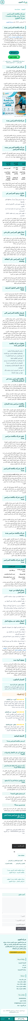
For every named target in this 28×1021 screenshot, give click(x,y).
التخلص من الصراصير (20, 863)
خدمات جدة (17, 9)
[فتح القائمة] (2, 2)
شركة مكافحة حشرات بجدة (16, 37)
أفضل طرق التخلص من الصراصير (15, 860)
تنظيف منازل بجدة (22, 981)
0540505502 (22, 998)
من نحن (24, 965)
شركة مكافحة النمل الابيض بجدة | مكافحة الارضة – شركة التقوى (15, 871)
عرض (15, 846)
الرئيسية (23, 9)
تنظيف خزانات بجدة (21, 984)
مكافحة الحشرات (8, 863)
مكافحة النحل (18, 650)
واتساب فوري (23, 1000)
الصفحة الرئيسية (22, 963)
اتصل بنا (24, 967)
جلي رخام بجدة (22, 979)
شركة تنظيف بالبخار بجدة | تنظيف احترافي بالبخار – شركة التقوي (15, 880)
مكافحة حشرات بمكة (21, 988)
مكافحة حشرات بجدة (21, 986)
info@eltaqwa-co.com (20, 1003)
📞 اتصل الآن (21, 1019)
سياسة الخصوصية (22, 969)
